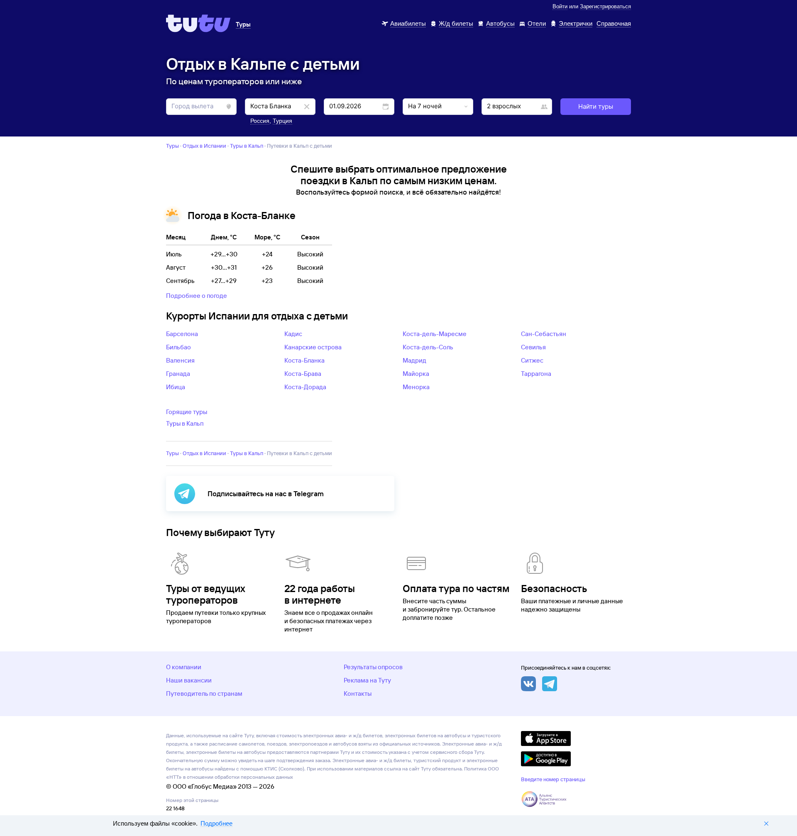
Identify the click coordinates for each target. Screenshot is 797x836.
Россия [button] (259, 120)
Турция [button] (282, 120)
